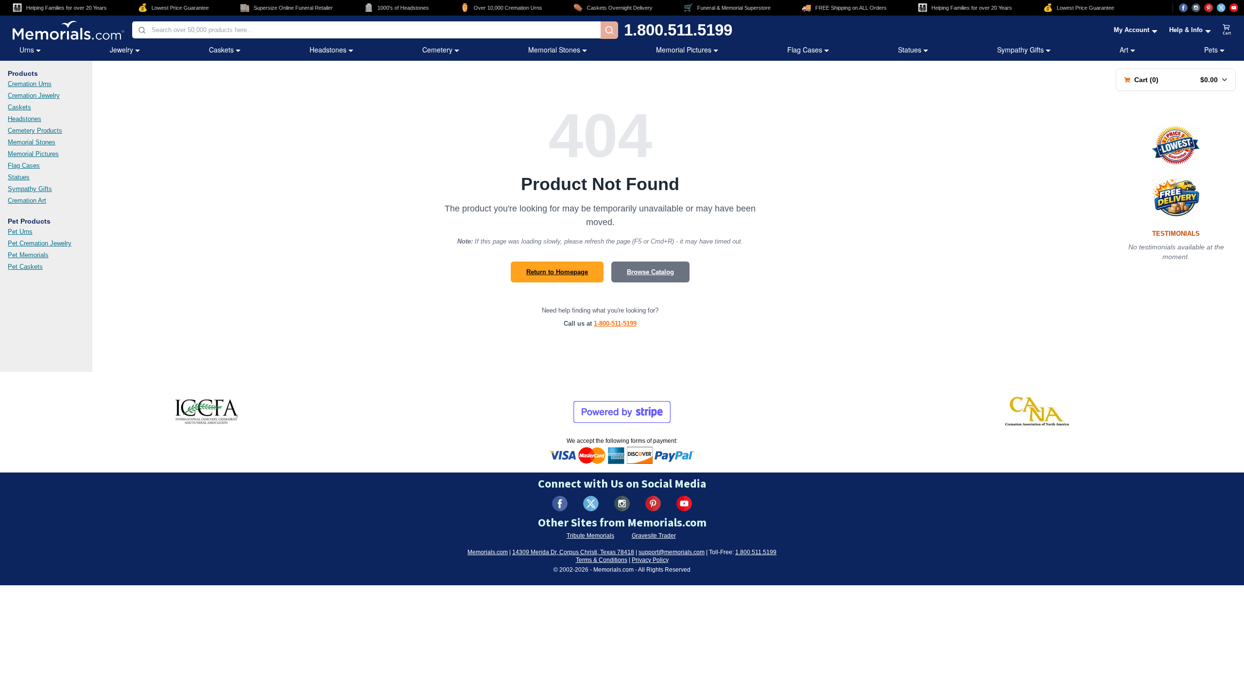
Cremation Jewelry (34, 95)
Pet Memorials (28, 255)
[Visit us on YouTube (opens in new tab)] (1233, 7)
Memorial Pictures (683, 49)
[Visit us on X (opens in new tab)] (1221, 7)
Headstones (328, 49)
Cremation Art (27, 200)
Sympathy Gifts (1020, 49)
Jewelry (121, 49)
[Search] (609, 30)
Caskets (221, 49)
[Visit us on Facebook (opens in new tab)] (1183, 7)
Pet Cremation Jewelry (39, 243)
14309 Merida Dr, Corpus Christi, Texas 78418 (573, 552)
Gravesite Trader (654, 535)
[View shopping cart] (1227, 30)
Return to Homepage (557, 272)
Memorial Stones (554, 49)
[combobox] (366, 29)
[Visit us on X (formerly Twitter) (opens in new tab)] (591, 503)
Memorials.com (487, 552)
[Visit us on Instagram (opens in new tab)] (1196, 7)
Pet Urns (20, 231)
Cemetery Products (35, 130)
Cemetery (437, 49)
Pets (1211, 49)
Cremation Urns (30, 84)
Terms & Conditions (601, 560)
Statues (909, 49)
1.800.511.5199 (678, 30)
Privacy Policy (650, 560)
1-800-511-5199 (615, 323)
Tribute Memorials (590, 535)
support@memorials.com (672, 552)
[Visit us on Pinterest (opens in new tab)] (1208, 7)
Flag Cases (804, 49)
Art (1124, 49)
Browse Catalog (650, 272)
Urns (26, 49)
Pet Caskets (25, 266)
